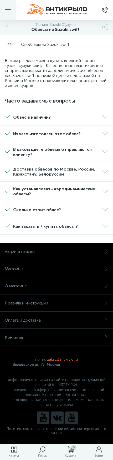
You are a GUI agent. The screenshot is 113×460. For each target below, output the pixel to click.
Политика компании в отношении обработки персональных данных (56, 431)
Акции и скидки (20, 251)
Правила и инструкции (26, 303)
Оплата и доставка (23, 320)
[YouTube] (43, 417)
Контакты (14, 337)
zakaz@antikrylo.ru (62, 359)
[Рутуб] (71, 417)
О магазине (16, 285)
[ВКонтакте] (57, 417)
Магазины (14, 268)
